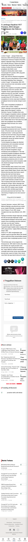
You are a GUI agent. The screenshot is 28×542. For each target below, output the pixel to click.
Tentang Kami (11, 526)
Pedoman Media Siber (9, 524)
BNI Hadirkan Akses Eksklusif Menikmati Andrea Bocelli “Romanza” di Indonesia (10, 466)
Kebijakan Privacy (19, 524)
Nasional (14, 5)
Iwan (7, 32)
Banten (19, 5)
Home (9, 5)
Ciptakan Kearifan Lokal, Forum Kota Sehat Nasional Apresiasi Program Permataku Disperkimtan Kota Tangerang (9, 496)
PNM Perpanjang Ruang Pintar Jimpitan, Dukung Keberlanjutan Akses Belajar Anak (8, 486)
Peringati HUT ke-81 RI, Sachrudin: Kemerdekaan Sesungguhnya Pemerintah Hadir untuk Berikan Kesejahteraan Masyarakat (9, 507)
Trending (17, 526)
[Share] (24, 32)
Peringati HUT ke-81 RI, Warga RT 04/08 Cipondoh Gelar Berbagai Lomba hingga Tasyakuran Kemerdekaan (9, 476)
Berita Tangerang (17, 522)
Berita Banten (9, 522)
